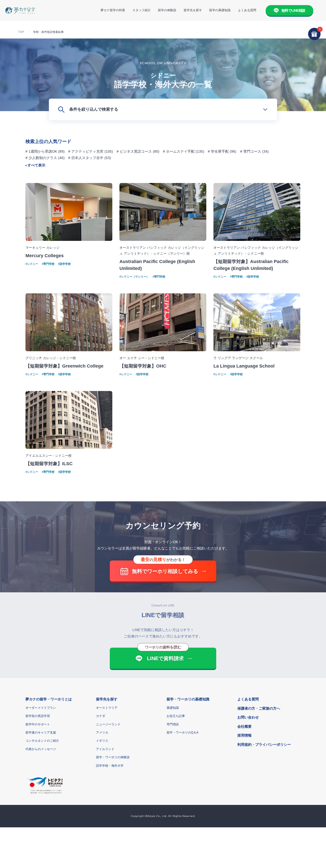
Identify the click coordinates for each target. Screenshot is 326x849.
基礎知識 (173, 708)
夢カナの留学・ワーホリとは (48, 699)
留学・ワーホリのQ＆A (182, 732)
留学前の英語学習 (37, 716)
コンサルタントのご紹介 (42, 740)
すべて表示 (36, 165)
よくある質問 (247, 10)
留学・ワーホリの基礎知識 (188, 699)
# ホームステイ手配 (179, 151)
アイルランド (105, 749)
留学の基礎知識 (219, 10)
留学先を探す (193, 10)
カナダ (100, 716)
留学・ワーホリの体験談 (113, 757)
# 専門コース (250, 151)
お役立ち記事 (176, 716)
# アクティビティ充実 (85, 151)
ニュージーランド (108, 724)
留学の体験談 (167, 10)
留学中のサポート (37, 724)
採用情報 (244, 735)
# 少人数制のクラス (41, 158)
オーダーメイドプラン (40, 708)
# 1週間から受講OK (41, 151)
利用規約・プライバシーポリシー (264, 744)
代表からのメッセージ (40, 749)
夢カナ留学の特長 (113, 10)
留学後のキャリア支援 (40, 732)
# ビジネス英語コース (134, 151)
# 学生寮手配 (218, 151)
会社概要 (244, 726)
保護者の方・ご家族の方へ (258, 708)
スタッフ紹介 (141, 10)
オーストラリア (106, 708)
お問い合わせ (248, 717)
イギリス (102, 740)
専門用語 (173, 724)
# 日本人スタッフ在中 (85, 158)
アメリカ (102, 732)
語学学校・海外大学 (110, 765)
